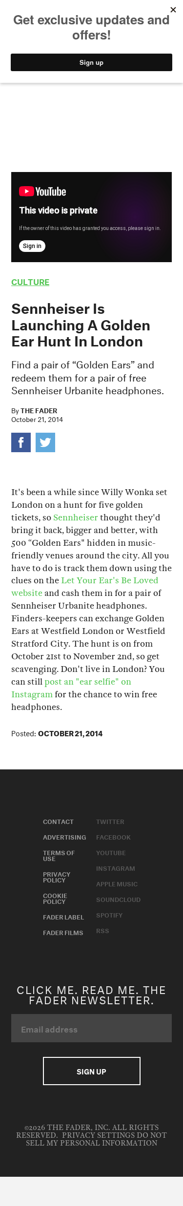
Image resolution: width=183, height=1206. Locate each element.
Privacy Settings (98, 1135)
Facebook (113, 836)
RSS (102, 930)
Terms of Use (59, 854)
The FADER (38, 409)
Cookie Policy (55, 897)
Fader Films (63, 932)
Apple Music (117, 883)
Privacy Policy (56, 876)
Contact (58, 820)
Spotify (109, 914)
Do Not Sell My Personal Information (96, 1139)
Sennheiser (75, 518)
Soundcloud (118, 898)
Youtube (111, 852)
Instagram (115, 867)
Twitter (110, 820)
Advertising (64, 836)
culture (30, 280)
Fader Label (63, 916)
